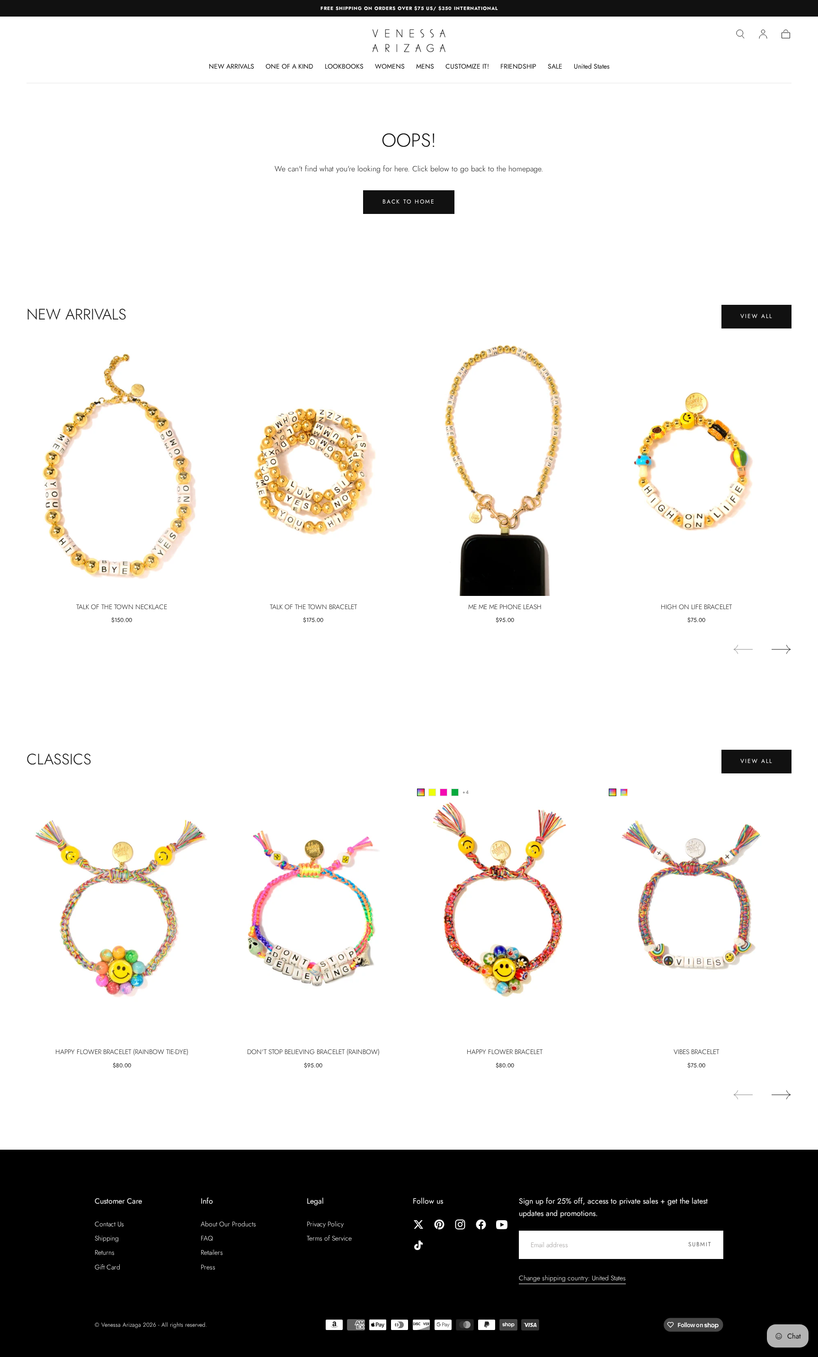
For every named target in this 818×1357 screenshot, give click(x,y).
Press (208, 1267)
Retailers (212, 1252)
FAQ (207, 1238)
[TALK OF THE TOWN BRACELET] (313, 466)
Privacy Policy (325, 1224)
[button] (740, 34)
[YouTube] (501, 1224)
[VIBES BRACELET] (696, 911)
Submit (699, 1244)
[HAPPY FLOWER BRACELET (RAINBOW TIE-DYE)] (122, 911)
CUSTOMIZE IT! (467, 66)
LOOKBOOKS (344, 66)
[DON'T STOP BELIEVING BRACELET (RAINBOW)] (313, 911)
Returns (105, 1252)
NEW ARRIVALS (231, 66)
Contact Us (109, 1224)
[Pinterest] (439, 1224)
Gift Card (107, 1267)
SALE (555, 66)
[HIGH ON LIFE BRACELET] (696, 466)
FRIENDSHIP (518, 66)
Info (207, 1201)
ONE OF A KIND (289, 66)
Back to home (408, 201)
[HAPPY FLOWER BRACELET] (504, 911)
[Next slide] (781, 649)
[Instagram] (460, 1224)
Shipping (107, 1238)
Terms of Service (329, 1238)
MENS (425, 66)
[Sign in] (763, 34)
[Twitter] (418, 1224)
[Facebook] (481, 1224)
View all (756, 316)
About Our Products (228, 1224)
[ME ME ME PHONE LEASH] (504, 466)
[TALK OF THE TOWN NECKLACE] (122, 466)
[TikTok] (418, 1245)
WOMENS (390, 66)
